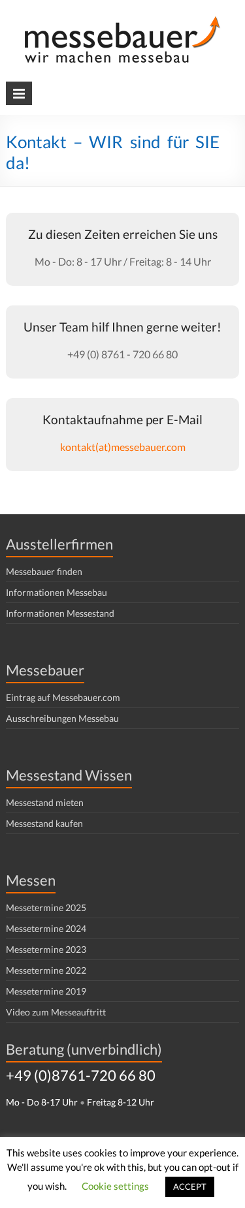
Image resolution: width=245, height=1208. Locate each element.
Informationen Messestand (60, 613)
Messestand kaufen (44, 823)
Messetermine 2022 (46, 970)
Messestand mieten (45, 802)
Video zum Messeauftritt (56, 1011)
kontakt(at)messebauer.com (123, 447)
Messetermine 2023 (46, 949)
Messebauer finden (44, 571)
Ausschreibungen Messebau (62, 718)
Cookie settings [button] (115, 1186)
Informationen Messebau (56, 592)
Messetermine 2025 (46, 907)
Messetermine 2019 (46, 991)
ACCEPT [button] (189, 1186)
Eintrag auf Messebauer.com (63, 697)
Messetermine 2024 (46, 928)
